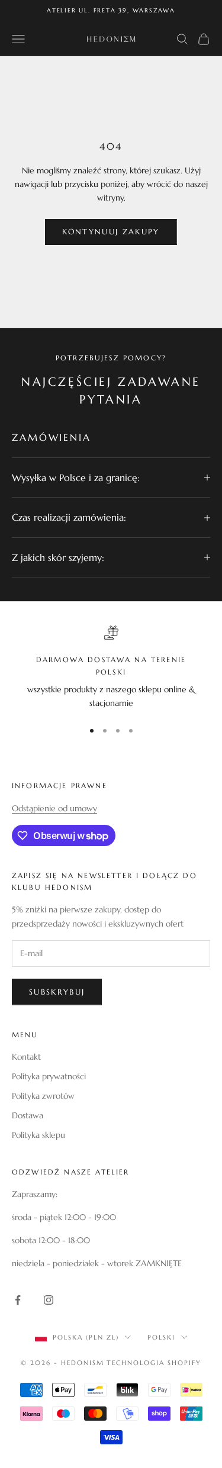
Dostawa (27, 1115)
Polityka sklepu (38, 1135)
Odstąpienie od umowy (54, 808)
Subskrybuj (57, 992)
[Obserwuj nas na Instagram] (48, 1300)
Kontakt (26, 1056)
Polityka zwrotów (43, 1095)
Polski (161, 1337)
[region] (111, 667)
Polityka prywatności (49, 1076)
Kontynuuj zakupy (110, 232)
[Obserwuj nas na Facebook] (18, 1300)
